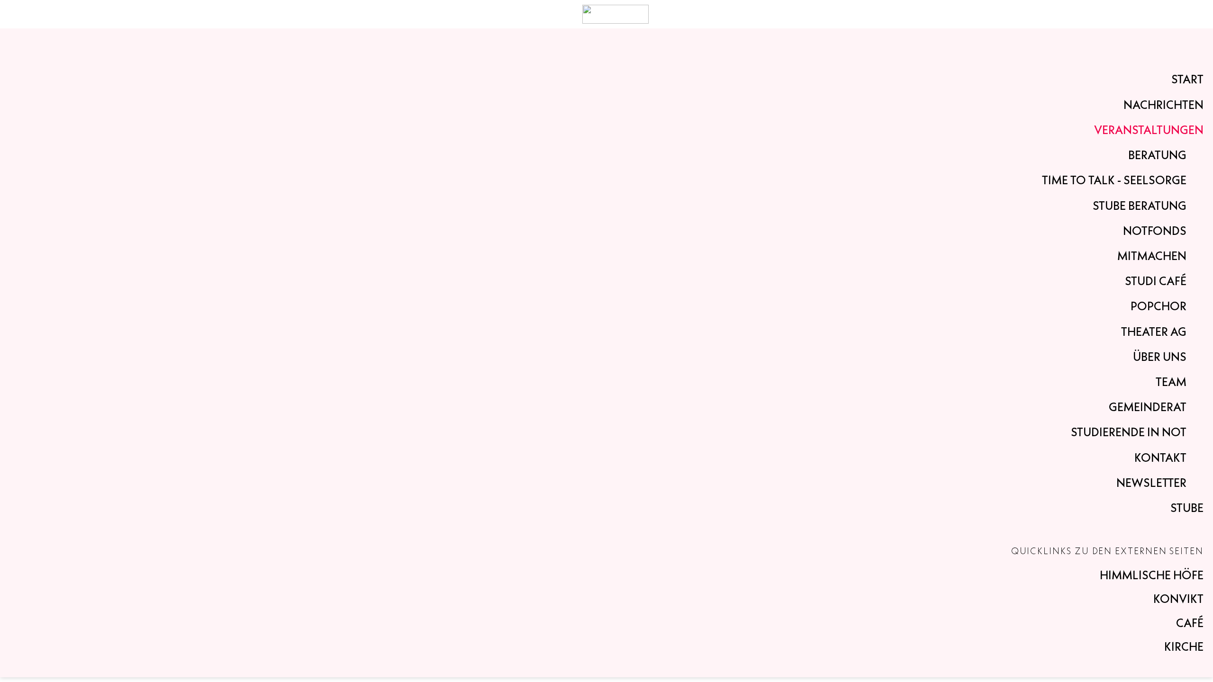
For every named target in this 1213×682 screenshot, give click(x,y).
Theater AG (1153, 331)
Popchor (1158, 306)
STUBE (1187, 507)
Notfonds (1154, 230)
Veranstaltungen (1149, 129)
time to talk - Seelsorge (1114, 180)
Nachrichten (1163, 104)
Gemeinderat (1147, 406)
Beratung (1157, 154)
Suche (1176, 14)
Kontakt (1160, 457)
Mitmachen (1151, 255)
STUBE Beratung (1139, 205)
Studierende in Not (1128, 432)
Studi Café (1155, 280)
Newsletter (1151, 482)
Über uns (1159, 356)
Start (1187, 79)
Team (1171, 381)
